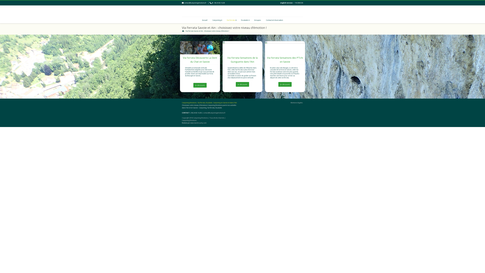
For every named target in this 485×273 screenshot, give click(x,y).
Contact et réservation (274, 20)
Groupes (257, 20)
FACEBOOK (299, 3)
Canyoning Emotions (189, 120)
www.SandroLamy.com (198, 123)
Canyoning (216, 20)
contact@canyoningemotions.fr (195, 3)
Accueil (204, 20)
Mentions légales (297, 103)
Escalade (244, 20)
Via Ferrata (231, 20)
